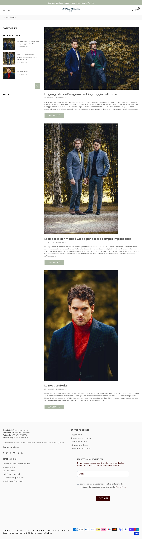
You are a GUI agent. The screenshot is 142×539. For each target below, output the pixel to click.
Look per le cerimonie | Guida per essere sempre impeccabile (87, 239)
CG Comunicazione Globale (39, 533)
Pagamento (76, 434)
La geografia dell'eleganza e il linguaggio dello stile (80, 94)
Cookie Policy (9, 471)
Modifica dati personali (13, 481)
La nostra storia (55, 385)
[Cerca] (9, 10)
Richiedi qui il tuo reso (81, 448)
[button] (136, 9)
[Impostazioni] (131, 9)
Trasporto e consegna (81, 438)
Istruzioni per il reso (79, 445)
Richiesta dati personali (13, 477)
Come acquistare (79, 441)
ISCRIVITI (103, 498)
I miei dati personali (11, 474)
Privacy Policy (9, 467)
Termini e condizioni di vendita (16, 464)
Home (5, 17)
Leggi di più (54, 115)
